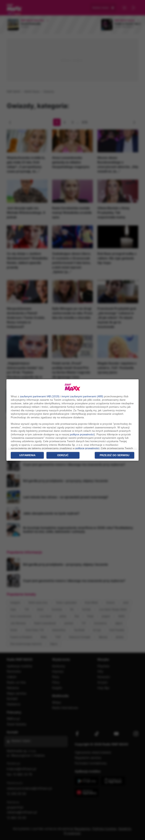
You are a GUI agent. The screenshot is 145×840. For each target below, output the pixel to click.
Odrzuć (63, 455)
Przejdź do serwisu (114, 455)
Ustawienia (27, 455)
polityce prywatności (82, 434)
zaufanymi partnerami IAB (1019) (39, 396)
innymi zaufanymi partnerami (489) (82, 396)
